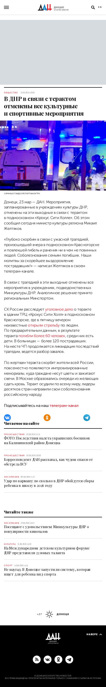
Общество (11, 93)
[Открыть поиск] (93, 7)
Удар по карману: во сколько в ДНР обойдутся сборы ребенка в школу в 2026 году (49, 483)
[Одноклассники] (47, 417)
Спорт (8, 565)
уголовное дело (59, 309)
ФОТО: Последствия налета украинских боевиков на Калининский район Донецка (47, 440)
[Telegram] (86, 417)
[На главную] (53, 7)
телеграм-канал (63, 405)
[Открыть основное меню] (6, 7)
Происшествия (14, 434)
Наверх (92, 634)
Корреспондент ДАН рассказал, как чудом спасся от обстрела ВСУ (48, 462)
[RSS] (37, 659)
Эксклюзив (11, 477)
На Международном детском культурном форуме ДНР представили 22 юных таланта (47, 550)
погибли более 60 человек (41, 336)
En (100, 7)
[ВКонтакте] (7, 417)
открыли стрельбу (44, 325)
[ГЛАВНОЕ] (69, 659)
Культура (10, 544)
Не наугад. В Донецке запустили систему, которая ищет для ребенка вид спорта (47, 572)
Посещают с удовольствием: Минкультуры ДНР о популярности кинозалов (46, 529)
